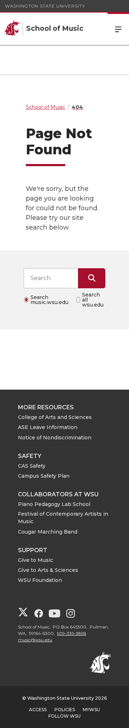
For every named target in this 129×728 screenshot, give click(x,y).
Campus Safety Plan (44, 476)
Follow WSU (64, 716)
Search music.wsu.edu (49, 299)
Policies (64, 709)
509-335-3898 (71, 633)
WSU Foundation (40, 580)
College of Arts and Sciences (55, 417)
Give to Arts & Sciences (48, 570)
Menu (118, 29)
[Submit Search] (91, 278)
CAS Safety (32, 466)
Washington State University (45, 6)
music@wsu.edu (35, 639)
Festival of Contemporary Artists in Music (63, 518)
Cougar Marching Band (47, 532)
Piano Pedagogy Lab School (54, 504)
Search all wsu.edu (93, 299)
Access (38, 709)
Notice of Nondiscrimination (54, 437)
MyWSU (91, 709)
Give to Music (35, 560)
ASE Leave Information (47, 427)
